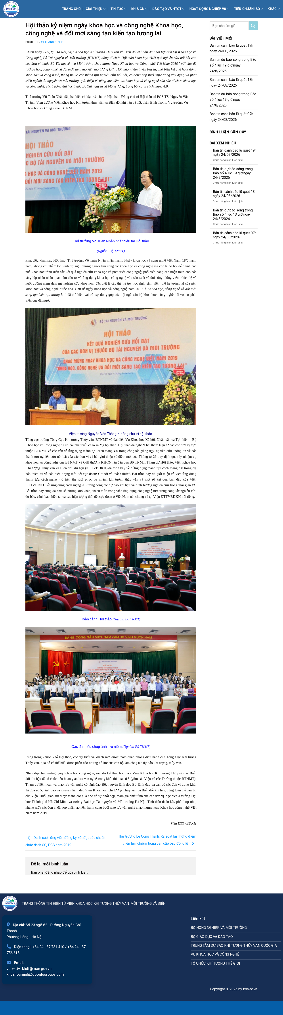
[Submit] (253, 25)
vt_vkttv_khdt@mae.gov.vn (29, 968)
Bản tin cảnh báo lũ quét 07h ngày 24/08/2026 (231, 117)
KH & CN (137, 9)
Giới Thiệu (94, 9)
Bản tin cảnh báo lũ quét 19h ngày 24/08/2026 (231, 48)
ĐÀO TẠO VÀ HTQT (166, 9)
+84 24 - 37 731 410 (48, 947)
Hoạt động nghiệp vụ (207, 9)
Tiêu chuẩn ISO (247, 9)
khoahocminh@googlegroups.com (35, 974)
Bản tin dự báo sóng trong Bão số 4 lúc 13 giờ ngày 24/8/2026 (233, 100)
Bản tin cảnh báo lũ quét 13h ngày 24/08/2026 (231, 82)
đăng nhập (53, 872)
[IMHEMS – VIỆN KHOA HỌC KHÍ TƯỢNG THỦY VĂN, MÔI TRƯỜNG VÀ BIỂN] (14, 9)
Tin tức (117, 9)
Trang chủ (71, 9)
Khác (272, 9)
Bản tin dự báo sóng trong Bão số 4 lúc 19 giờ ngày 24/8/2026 (233, 65)
